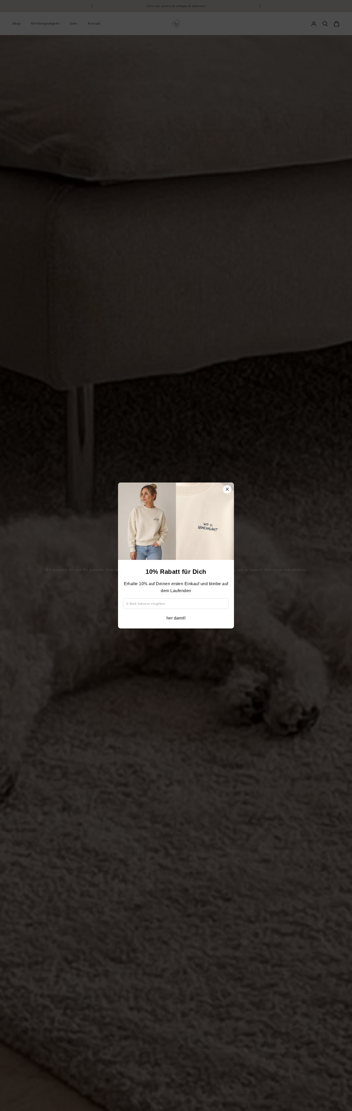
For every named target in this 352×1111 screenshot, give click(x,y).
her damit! (176, 618)
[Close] (227, 489)
